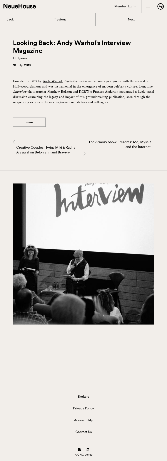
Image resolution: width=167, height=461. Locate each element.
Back (10, 19)
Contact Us (83, 432)
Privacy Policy (83, 408)
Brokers (83, 396)
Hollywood (20, 58)
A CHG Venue (83, 454)
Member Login (125, 6)
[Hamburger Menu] (148, 6)
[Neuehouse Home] (19, 6)
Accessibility (83, 420)
